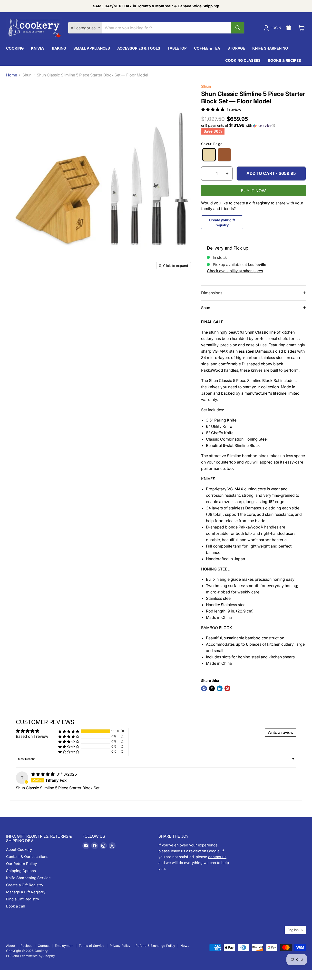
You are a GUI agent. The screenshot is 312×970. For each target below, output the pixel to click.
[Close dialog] (224, 419)
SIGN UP (156, 541)
